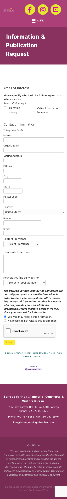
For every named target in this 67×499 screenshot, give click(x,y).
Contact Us (38, 357)
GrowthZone (42, 490)
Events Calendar (33, 353)
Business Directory (14, 353)
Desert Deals (49, 353)
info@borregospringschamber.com (33, 422)
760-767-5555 (25, 417)
